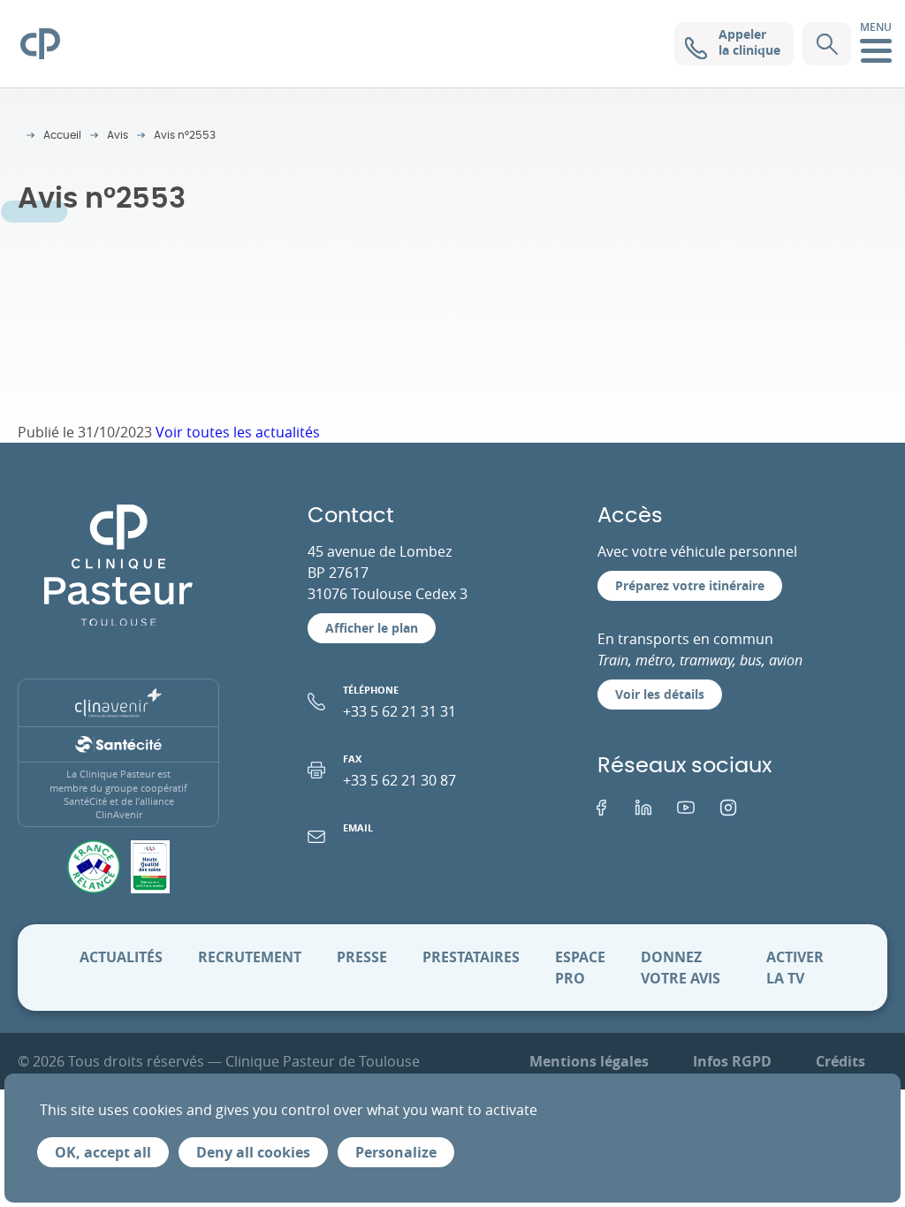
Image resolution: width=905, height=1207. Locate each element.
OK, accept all (103, 1152)
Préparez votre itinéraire (689, 585)
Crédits (840, 1061)
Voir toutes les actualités (238, 432)
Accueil (62, 135)
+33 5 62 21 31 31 (399, 702)
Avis (117, 135)
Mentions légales (589, 1061)
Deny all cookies (253, 1152)
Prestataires (471, 957)
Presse (362, 957)
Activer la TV (795, 967)
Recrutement (249, 957)
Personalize (396, 1152)
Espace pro (580, 967)
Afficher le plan (371, 627)
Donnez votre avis (680, 967)
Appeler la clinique (749, 42)
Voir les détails (659, 694)
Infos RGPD (732, 1061)
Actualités (121, 957)
